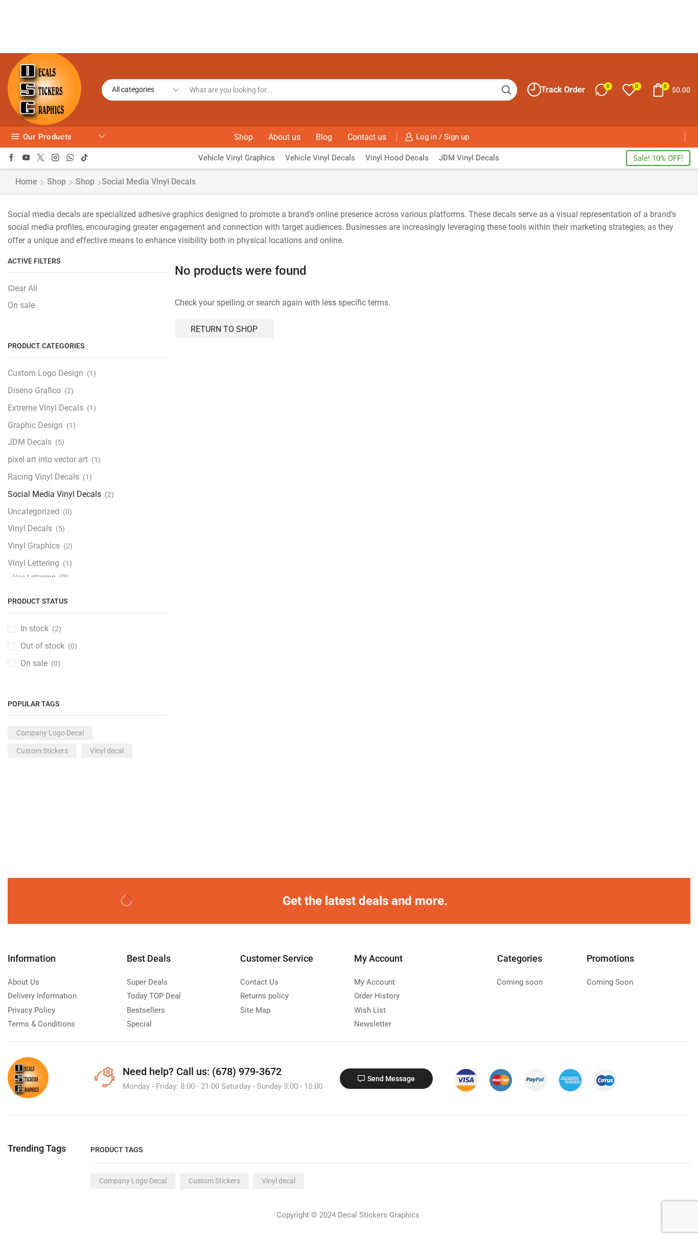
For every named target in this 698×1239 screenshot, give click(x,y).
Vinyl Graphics (34, 546)
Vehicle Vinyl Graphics (236, 157)
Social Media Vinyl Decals (54, 494)
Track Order (563, 89)
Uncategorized (33, 511)
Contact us (366, 137)
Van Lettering (34, 577)
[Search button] (506, 90)
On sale (21, 305)
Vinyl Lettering (41, 563)
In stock (40, 628)
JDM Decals (30, 442)
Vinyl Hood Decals (397, 157)
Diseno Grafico (34, 390)
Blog (324, 137)
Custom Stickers (42, 751)
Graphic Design (35, 425)
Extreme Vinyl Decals (45, 408)
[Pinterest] (79, 901)
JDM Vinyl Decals (469, 157)
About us (284, 137)
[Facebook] (11, 158)
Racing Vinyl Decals (43, 477)
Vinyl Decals (30, 528)
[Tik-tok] (84, 158)
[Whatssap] (70, 158)
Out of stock (48, 646)
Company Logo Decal (50, 733)
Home (26, 181)
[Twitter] (40, 158)
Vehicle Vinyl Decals (320, 157)
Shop (243, 137)
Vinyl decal (107, 751)
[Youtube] (26, 158)
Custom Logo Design (45, 373)
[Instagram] (55, 158)
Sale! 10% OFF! (658, 158)
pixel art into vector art (48, 459)
